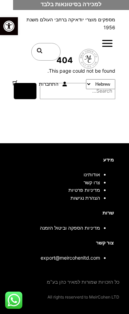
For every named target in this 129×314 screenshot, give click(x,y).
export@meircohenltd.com (70, 258)
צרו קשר (92, 182)
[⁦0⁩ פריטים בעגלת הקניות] (15, 83)
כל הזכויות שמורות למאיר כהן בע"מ (83, 282)
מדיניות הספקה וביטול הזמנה (70, 228)
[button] (9, 26)
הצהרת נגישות (85, 198)
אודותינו (92, 174)
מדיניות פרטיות (84, 190)
